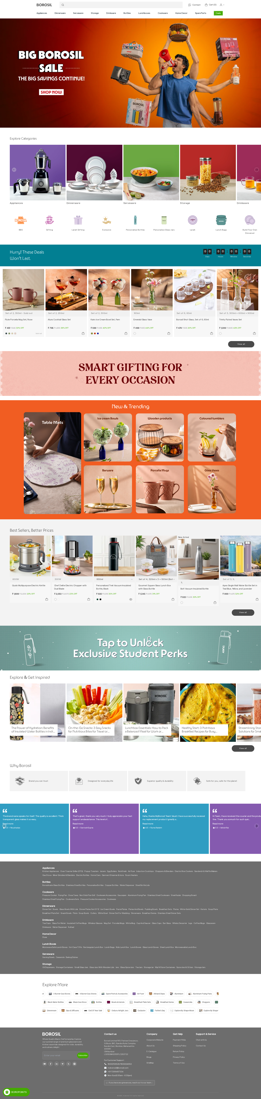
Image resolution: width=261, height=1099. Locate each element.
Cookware (163, 13)
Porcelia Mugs (118, 923)
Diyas (44, 937)
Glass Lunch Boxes (151, 947)
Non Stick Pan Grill (87, 895)
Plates (176, 909)
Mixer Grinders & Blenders (64, 875)
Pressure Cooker (49, 895)
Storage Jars (200, 967)
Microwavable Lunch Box (185, 947)
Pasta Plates (121, 909)
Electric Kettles (82, 875)
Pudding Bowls (151, 909)
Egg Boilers (112, 871)
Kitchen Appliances (50, 871)
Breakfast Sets (165, 909)
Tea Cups (46, 923)
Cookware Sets (72, 899)
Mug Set (107, 923)
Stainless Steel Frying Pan (53, 899)
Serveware (78, 13)
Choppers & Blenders (164, 871)
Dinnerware (60, 13)
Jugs (190, 923)
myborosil (126, 1095)
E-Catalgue (151, 1051)
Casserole (60, 957)
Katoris (204, 909)
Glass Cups (156, 923)
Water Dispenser (127, 885)
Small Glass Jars (81, 967)
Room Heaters (131, 875)
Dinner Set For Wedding (119, 913)
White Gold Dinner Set (189, 909)
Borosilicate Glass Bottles (53, 885)
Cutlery (93, 913)
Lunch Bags (109, 947)
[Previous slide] (14, 170)
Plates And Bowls (135, 909)
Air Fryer (131, 871)
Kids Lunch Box (122, 947)
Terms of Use (178, 1063)
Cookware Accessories (106, 895)
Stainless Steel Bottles (76, 885)
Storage (95, 13)
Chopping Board (189, 895)
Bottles (127, 13)
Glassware (210, 923)
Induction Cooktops (145, 871)
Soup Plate (213, 909)
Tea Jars (138, 967)
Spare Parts (200, 13)
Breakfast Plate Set (50, 913)
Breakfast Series (149, 913)
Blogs (149, 1057)
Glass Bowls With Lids (68, 909)
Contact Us (201, 1046)
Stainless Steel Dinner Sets (169, 913)
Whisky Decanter (179, 923)
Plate (75, 913)
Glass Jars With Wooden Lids (101, 967)
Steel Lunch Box (167, 947)
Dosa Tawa (73, 895)
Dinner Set (46, 909)
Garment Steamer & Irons (113, 875)
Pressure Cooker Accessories (93, 899)
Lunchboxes (144, 13)
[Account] (222, 5)
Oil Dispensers (48, 967)
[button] (42, 13)
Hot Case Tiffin (75, 947)
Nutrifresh (122, 871)
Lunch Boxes (135, 947)
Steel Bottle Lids (143, 885)
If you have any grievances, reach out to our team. (130, 1083)
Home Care (95, 875)
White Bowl (103, 913)
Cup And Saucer (143, 923)
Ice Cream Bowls (108, 909)
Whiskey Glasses (95, 923)
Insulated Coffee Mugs (77, 923)
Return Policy (178, 1051)
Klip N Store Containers (165, 967)
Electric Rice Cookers (184, 871)
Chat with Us (201, 1040)
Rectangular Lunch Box (93, 947)
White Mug (130, 923)
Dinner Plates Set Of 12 (89, 909)
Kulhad (71, 927)
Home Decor (181, 13)
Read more (8, 824)
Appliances (42, 13)
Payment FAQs (179, 1040)
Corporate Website (155, 1040)
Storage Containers (64, 967)
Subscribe (82, 1055)
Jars (117, 967)
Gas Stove (47, 875)
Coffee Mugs (199, 923)
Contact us (110, 1034)
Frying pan (62, 895)
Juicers (103, 871)
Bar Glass (167, 923)
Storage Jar (149, 967)
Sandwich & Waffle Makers (205, 871)
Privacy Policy (179, 1057)
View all (241, 344)
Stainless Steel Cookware (158, 895)
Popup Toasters (91, 871)
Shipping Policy (179, 1046)
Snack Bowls (66, 913)
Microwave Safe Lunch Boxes (55, 947)
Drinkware (111, 13)
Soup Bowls (84, 913)
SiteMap (150, 1063)
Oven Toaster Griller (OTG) (71, 871)
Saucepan (122, 895)
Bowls (55, 909)
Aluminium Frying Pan (137, 895)
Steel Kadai (176, 895)
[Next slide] (256, 170)
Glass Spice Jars (127, 967)
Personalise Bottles (95, 885)
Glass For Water (59, 923)
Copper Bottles (111, 885)
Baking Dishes (72, 957)
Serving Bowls (48, 957)
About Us (151, 1046)
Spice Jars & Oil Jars (184, 967)
